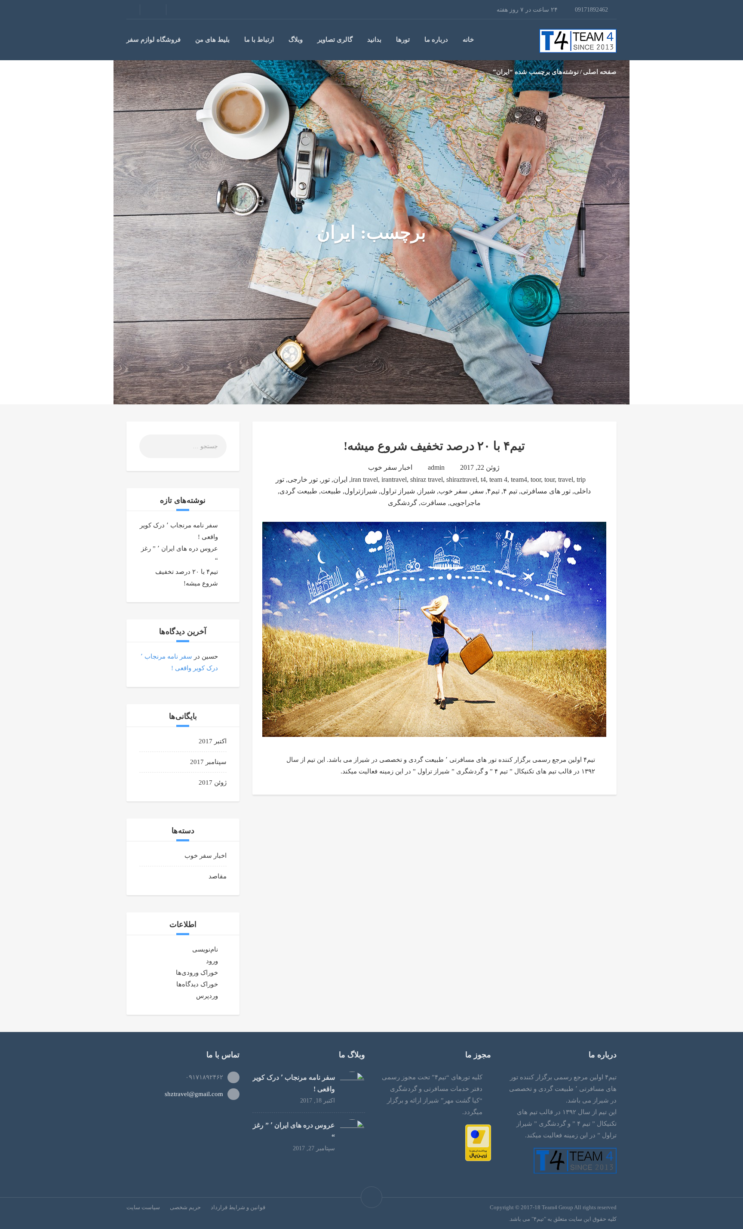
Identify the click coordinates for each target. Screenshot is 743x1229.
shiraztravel (461, 479)
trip (581, 479)
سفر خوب (453, 491)
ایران (340, 479)
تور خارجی (303, 479)
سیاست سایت (143, 1207)
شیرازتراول (360, 491)
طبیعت (331, 491)
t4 (483, 479)
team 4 (498, 479)
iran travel (364, 479)
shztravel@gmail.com (194, 1093)
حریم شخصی (185, 1207)
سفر (477, 491)
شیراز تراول (398, 491)
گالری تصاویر (335, 39)
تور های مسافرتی (546, 491)
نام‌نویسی (205, 949)
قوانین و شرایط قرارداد (238, 1207)
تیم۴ (493, 491)
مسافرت (433, 502)
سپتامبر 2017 (208, 761)
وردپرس (207, 995)
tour (549, 479)
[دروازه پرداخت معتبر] (478, 1142)
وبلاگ (296, 39)
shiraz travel (426, 479)
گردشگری (402, 502)
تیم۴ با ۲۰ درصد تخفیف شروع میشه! (434, 446)
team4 (519, 479)
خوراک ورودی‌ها (197, 972)
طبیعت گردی (298, 491)
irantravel (394, 479)
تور (325, 479)
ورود (212, 961)
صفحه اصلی (600, 71)
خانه (468, 39)
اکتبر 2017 (213, 741)
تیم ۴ (510, 491)
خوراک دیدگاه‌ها (197, 984)
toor (536, 479)
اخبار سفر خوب (390, 467)
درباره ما (436, 39)
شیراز (426, 491)
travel (565, 479)
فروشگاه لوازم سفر (153, 39)
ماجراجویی (465, 502)
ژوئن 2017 (213, 782)
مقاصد (218, 876)
